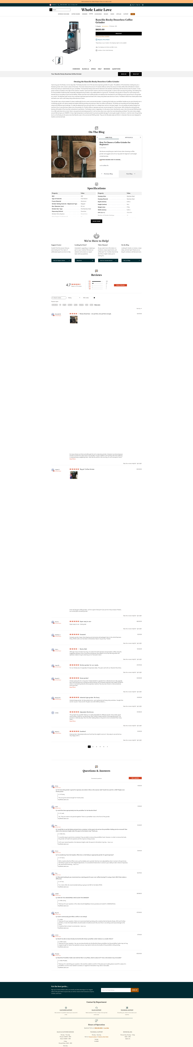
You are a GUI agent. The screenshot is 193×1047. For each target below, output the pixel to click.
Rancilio (99, 26)
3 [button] (96, 746)
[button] (74, 319)
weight (64, 304)
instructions (55, 304)
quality (75, 304)
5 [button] (103, 746)
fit (60, 304)
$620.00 (123, 74)
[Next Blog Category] (140, 137)
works (91, 304)
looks (86, 304)
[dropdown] (74, 297)
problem (70, 304)
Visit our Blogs (126, 260)
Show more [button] (97, 304)
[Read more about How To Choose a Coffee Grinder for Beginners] (73, 157)
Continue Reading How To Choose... (110, 159)
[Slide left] (53, 60)
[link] (98, 289)
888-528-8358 (98, 1028)
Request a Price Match (103, 39)
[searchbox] (58, 297)
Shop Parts (79, 260)
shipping (81, 304)
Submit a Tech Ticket (103, 1036)
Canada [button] (52, 5)
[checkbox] (89, 297)
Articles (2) (129, 137)
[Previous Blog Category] (97, 137)
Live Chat (106, 1028)
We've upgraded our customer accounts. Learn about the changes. (96, 1)
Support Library (93, 1036)
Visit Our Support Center (59, 260)
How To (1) (108, 137)
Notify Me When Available (102, 36)
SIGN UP (134, 990)
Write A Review (120, 285)
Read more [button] (73, 459)
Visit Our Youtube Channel (106, 260)
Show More (96, 221)
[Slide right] (90, 60)
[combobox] (61, 9)
